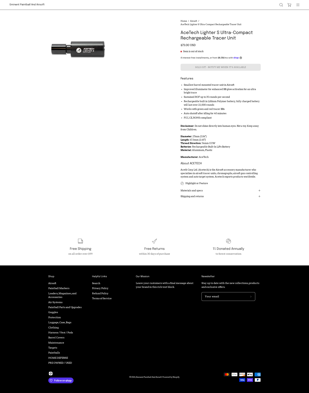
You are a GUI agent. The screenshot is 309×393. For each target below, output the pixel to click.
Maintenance (56, 342)
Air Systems (55, 302)
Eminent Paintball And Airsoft (27, 4)
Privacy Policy (100, 288)
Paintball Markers (58, 288)
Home (184, 21)
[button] (281, 5)
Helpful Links (99, 276)
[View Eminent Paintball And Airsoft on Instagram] (50, 373)
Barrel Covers (56, 337)
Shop (51, 276)
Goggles (53, 312)
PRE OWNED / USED (60, 362)
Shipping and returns (192, 196)
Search (96, 283)
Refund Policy (100, 293)
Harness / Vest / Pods (60, 332)
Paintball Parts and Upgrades (65, 307)
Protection (54, 317)
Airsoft (193, 21)
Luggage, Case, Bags (59, 322)
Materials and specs (192, 190)
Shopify (176, 377)
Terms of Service (102, 298)
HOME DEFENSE (58, 357)
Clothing (53, 327)
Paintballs (54, 352)
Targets (52, 347)
